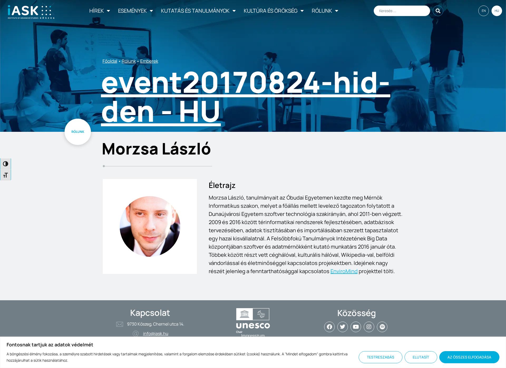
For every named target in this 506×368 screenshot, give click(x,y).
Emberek (149, 61)
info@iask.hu (155, 333)
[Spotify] (382, 327)
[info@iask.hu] (135, 333)
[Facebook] (329, 327)
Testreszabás (380, 357)
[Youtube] (356, 327)
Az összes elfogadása (469, 357)
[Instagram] (369, 327)
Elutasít (421, 357)
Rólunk (322, 10)
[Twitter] (342, 327)
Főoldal (110, 61)
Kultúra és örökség (271, 10)
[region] (253, 352)
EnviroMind (344, 271)
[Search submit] (438, 11)
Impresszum (253, 335)
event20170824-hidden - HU (245, 96)
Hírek (96, 10)
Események (132, 10)
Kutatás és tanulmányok (195, 10)
